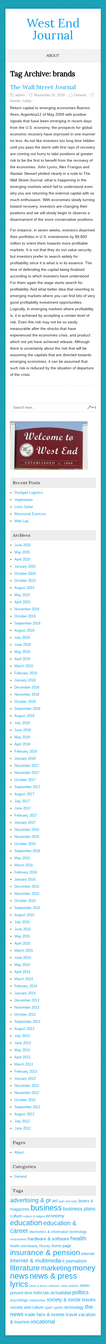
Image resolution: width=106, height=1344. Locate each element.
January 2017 (25, 822)
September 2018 (27, 709)
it (63, 1261)
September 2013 (27, 1022)
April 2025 (22, 559)
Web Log (21, 521)
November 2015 (26, 894)
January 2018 (25, 758)
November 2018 (26, 694)
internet (87, 1253)
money (83, 1268)
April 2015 (22, 943)
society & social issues (71, 1299)
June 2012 (22, 1128)
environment (18, 1239)
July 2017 (22, 801)
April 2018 (22, 744)
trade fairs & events (45, 1314)
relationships (37, 1300)
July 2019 (22, 637)
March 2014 (23, 979)
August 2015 (24, 915)
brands (15, 101)
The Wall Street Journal (43, 87)
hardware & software (48, 1238)
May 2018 (22, 737)
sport (48, 1307)
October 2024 (25, 573)
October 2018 (25, 701)
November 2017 (26, 773)
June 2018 (22, 730)
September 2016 (27, 851)
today (27, 101)
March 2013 (23, 1064)
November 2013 (26, 1007)
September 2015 (27, 908)
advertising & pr (30, 1200)
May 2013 (22, 1050)
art (55, 1200)
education (26, 1223)
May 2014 (22, 965)
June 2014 (22, 958)
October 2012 (25, 1100)
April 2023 (22, 602)
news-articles (70, 1285)
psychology (19, 1300)
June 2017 (22, 808)
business (46, 1207)
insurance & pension (45, 1252)
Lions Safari (23, 507)
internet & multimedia (35, 1261)
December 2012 (26, 1086)
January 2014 (25, 993)
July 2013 (22, 1036)
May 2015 (22, 936)
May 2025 (22, 552)
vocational (43, 1322)
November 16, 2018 (49, 95)
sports (58, 1307)
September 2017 (27, 787)
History (44, 1246)
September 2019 (27, 623)
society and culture (26, 1307)
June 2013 (22, 1043)
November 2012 (26, 1093)
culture (16, 1216)
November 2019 (26, 609)
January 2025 (25, 566)
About (53, 55)
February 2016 (25, 872)
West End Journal (53, 29)
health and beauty (24, 1246)
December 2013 (26, 1000)
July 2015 (22, 922)
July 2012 (22, 1121)
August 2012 (24, 1114)
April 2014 (22, 972)
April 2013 (22, 1057)
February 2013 (25, 1071)
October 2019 (25, 616)
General (80, 95)
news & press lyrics (43, 1279)
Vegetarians (23, 500)
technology (74, 1307)
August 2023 (24, 588)
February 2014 (25, 986)
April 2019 (22, 659)
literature (25, 1268)
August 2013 (24, 1029)
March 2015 (23, 950)
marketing (56, 1268)
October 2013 (25, 1014)
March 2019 (23, 666)
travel (71, 1314)
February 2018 (25, 751)
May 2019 (22, 652)
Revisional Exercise (30, 514)
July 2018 (22, 723)
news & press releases (44, 1285)
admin (20, 95)
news (19, 1276)
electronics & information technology (58, 1232)
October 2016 (25, 844)
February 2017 (25, 815)
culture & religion (34, 1216)
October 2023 (25, 581)
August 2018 (24, 716)
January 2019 (25, 680)
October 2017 (25, 780)
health (78, 1238)
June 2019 (22, 645)
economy (55, 1215)
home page (61, 1245)
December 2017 (26, 766)
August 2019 (24, 630)
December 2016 (26, 830)
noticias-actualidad (52, 1292)
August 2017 (24, 794)
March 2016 (23, 865)
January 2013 (25, 1078)
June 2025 (22, 545)
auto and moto (68, 1201)
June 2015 (22, 929)
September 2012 (27, 1107)
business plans (79, 1209)
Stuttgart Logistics (28, 492)
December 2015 (26, 886)
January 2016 (25, 879)
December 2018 (26, 687)
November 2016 (26, 837)
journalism (76, 1261)
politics (80, 1292)
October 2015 (25, 901)
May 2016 (22, 858)
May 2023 (22, 595)
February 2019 (25, 673)
